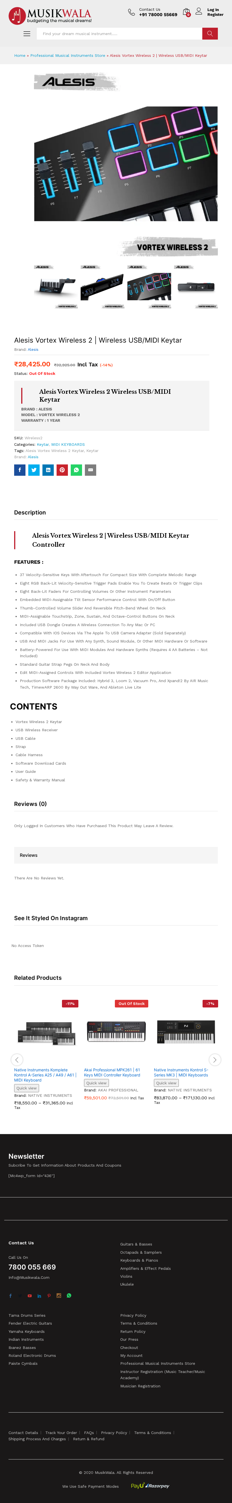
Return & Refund (88, 1439)
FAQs (89, 1432)
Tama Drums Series (27, 1315)
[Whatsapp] (69, 1296)
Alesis (33, 349)
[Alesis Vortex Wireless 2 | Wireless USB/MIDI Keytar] (19, 470)
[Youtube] (30, 1296)
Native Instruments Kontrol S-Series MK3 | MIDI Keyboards (181, 1072)
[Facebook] (10, 1296)
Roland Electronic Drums (32, 1355)
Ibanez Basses (22, 1347)
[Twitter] (20, 1296)
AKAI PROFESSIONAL (118, 1090)
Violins (126, 1276)
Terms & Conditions (138, 1323)
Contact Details (23, 1432)
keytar (92, 450)
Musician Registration (140, 1386)
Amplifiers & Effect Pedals (145, 1268)
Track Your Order (61, 1432)
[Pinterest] (49, 1296)
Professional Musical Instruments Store (67, 55)
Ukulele (127, 1284)
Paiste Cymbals (23, 1363)
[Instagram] (59, 1296)
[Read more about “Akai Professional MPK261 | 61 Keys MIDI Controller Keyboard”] (110, 1060)
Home (19, 55)
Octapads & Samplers (141, 1252)
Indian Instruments (26, 1339)
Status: (21, 373)
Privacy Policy (133, 1315)
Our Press (129, 1339)
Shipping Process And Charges (37, 1439)
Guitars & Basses (136, 1244)
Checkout (129, 1347)
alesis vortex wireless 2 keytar (54, 450)
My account (131, 1355)
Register (215, 14)
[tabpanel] (46, 1059)
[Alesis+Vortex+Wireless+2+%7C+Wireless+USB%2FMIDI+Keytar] (34, 470)
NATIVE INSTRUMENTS (50, 1095)
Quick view (26, 1088)
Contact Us (149, 9)
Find (210, 34)
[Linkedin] (39, 1296)
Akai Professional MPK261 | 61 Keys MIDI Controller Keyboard (112, 1072)
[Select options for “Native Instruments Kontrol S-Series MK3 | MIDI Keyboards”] (179, 1060)
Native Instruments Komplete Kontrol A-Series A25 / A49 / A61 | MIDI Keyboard (45, 1074)
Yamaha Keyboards (26, 1331)
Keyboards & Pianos (139, 1260)
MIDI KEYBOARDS (68, 444)
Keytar (43, 444)
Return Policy (132, 1331)
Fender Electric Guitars (30, 1323)
